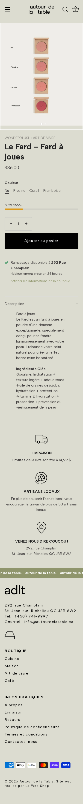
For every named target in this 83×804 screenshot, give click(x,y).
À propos (14, 705)
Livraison (14, 712)
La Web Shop (37, 786)
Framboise (52, 190)
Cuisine (12, 658)
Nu (7, 190)
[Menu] (7, 9)
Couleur (11, 183)
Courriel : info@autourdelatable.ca (39, 622)
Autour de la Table (37, 781)
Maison (12, 666)
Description (14, 304)
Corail (34, 190)
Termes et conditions (26, 734)
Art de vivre (17, 673)
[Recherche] (65, 10)
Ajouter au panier (41, 241)
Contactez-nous (21, 741)
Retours (12, 719)
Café (9, 680)
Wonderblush (17, 138)
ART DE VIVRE (44, 138)
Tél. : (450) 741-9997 (26, 616)
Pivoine (19, 190)
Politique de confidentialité (32, 727)
